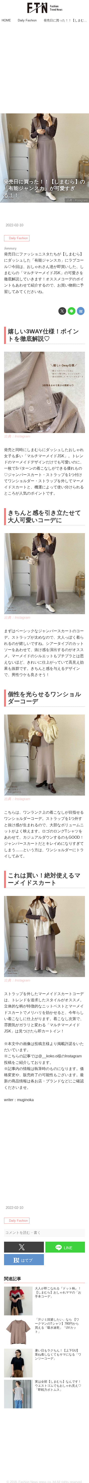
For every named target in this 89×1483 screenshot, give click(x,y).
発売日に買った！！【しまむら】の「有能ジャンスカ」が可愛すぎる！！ (44, 188)
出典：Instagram (77, 200)
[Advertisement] (44, 68)
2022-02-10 (14, 225)
